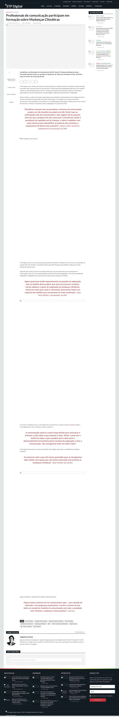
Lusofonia (103, 63)
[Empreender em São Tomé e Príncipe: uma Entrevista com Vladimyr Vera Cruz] (64, 679)
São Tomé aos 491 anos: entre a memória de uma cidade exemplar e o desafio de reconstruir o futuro (48, 703)
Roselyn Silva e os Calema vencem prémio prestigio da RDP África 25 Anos (20, 693)
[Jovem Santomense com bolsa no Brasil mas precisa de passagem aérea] (7, 679)
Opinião (103, 51)
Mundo (74, 6)
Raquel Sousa (73, 624)
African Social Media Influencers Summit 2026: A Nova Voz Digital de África (104, 19)
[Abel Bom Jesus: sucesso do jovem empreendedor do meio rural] (7, 686)
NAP (49, 624)
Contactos (102, 1)
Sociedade (66, 6)
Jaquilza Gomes (37, 23)
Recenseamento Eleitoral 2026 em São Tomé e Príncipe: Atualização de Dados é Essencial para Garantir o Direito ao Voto (104, 31)
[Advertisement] (101, 99)
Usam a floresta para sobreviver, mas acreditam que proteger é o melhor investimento (77, 698)
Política (49, 6)
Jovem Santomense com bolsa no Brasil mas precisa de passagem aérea (21, 678)
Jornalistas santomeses (27, 624)
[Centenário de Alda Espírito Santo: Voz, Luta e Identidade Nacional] (92, 42)
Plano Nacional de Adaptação (60, 624)
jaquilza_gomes (11, 80)
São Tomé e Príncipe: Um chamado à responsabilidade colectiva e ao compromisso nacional (48, 694)
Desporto (89, 6)
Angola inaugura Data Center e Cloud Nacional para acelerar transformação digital (104, 66)
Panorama (108, 51)
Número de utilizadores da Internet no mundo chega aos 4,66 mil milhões (20, 700)
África (97, 16)
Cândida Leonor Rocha (41, 621)
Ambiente (9, 12)
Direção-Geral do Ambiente (56, 621)
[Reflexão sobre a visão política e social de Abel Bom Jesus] (36, 688)
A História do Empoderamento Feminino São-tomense (77, 685)
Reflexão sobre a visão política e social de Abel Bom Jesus (49, 686)
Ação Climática (29, 621)
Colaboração (95, 1)
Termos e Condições (77, 1)
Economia (57, 6)
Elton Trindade (69, 621)
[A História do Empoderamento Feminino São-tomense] (64, 686)
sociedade (72, 425)
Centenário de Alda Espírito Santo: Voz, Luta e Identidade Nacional (104, 43)
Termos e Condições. (107, 696)
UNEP (52, 265)
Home (42, 6)
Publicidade (109, 1)
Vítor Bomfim (37, 626)
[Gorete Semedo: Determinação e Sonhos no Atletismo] (64, 692)
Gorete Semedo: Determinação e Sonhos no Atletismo (78, 691)
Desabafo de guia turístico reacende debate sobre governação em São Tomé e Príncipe (103, 55)
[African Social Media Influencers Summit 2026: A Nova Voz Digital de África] (92, 17)
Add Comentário (26, 23)
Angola (98, 63)
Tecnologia (98, 6)
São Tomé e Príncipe (26, 626)
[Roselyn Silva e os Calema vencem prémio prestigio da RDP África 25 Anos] (7, 693)
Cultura (81, 6)
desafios (44, 112)
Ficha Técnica (87, 1)
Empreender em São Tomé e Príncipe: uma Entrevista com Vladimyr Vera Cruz (77, 678)
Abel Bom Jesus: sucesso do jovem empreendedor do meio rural (20, 686)
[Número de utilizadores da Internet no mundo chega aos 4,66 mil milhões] (7, 700)
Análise (98, 51)
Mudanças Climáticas (40, 624)
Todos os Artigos (79, 632)
